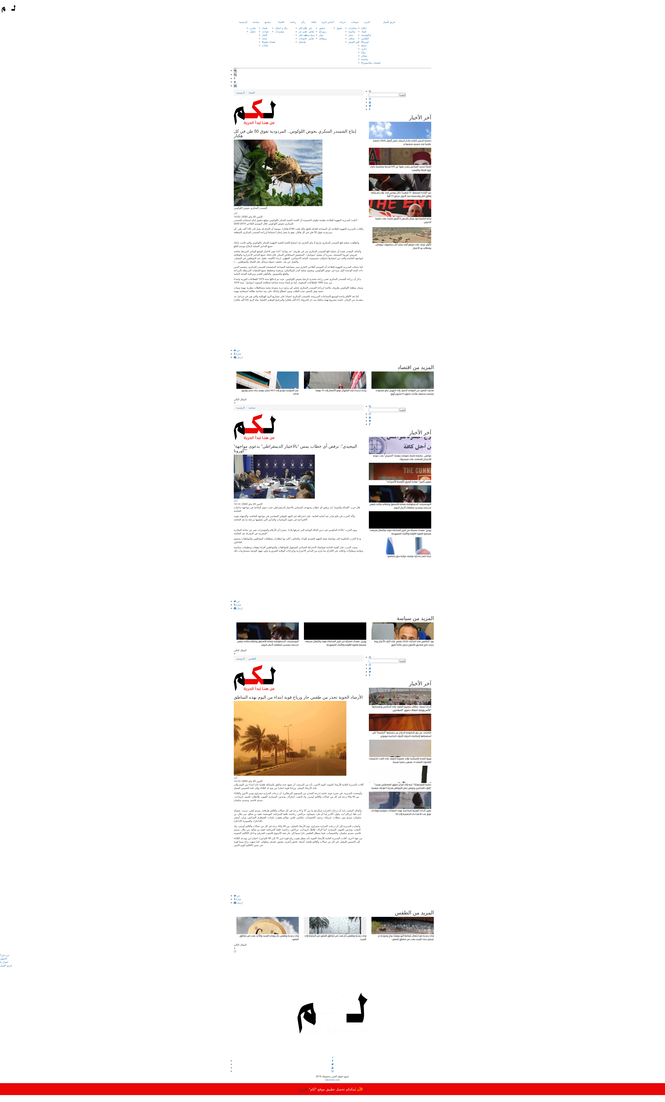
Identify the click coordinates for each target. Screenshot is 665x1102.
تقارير (253, 28)
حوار (321, 35)
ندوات (312, 35)
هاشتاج (302, 41)
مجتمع (268, 22)
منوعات (355, 22)
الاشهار (3, 958)
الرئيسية (243, 22)
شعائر (351, 38)
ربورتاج (322, 31)
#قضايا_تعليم (268, 41)
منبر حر (303, 31)
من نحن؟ (4, 955)
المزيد (367, 22)
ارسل (239, 357)
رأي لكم (303, 28)
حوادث (265, 31)
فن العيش (353, 41)
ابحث (402, 95)
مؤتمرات (279, 31)
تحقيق (322, 28)
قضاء (264, 28)
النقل (264, 35)
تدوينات (302, 38)
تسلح (363, 45)
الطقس (365, 38)
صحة (264, 38)
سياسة (255, 22)
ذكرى (364, 48)
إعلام (363, 28)
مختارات (352, 28)
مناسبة (351, 31)
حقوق (340, 28)
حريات (342, 22)
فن (310, 28)
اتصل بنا (4, 962)
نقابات (265, 45)
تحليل (253, 31)
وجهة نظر (304, 35)
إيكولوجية (366, 35)
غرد (238, 350)
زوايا (363, 52)
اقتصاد (281, 22)
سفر (350, 35)
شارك (238, 353)
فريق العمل (389, 22)
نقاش (311, 31)
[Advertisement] (299, 324)
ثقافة (313, 22)
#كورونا (365, 41)
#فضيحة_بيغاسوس (370, 62)
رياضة (293, 22)
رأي (303, 22)
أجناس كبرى (328, 22)
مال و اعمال (281, 28)
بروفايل (323, 38)
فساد (363, 31)
